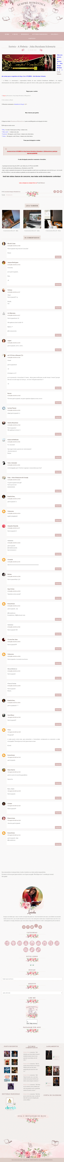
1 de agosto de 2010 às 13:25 (14, 717)
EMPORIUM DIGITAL (49, 1159)
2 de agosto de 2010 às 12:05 (14, 732)
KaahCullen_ (11, 496)
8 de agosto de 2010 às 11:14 (14, 835)
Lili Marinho (11, 313)
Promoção (9, 195)
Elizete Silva (26, 1052)
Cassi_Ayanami (12, 463)
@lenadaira (13, 121)
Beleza (10, 574)
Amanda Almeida (13, 526)
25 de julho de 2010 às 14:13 (14, 605)
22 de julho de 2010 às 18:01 (14, 465)
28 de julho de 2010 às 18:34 (14, 641)
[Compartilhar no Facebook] (54, 191)
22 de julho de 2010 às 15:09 (14, 410)
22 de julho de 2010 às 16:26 (14, 441)
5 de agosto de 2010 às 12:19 (14, 805)
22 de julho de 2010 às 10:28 (14, 245)
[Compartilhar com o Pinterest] (61, 191)
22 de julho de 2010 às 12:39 (14, 342)
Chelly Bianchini (13, 423)
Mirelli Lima (11, 243)
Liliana (10, 803)
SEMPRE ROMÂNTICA (34, 1159)
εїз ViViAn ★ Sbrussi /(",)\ (15, 355)
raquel (9, 340)
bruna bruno (11, 603)
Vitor (9, 730)
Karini (10, 393)
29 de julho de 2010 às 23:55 (14, 685)
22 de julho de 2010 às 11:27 (14, 292)
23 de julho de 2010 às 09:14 (14, 513)
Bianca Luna (11, 818)
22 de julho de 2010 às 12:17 (14, 315)
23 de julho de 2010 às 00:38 (14, 498)
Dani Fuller (11, 589)
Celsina (10, 290)
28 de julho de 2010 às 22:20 (14, 656)
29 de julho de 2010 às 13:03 (14, 671)
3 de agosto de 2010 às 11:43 (14, 757)
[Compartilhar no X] (57, 191)
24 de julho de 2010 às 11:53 (14, 561)
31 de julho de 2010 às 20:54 (14, 702)
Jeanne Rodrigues (13, 262)
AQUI (25, 104)
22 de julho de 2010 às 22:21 (14, 479)
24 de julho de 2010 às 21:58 (14, 576)
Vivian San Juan (13, 639)
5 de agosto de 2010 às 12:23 (14, 820)
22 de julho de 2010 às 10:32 (14, 264)
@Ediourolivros (20, 121)
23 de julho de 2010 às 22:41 (14, 542)
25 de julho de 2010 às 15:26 (14, 627)
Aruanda (10, 559)
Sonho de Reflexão (13, 439)
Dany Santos (11, 770)
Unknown (11, 511)
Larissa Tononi (12, 408)
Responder (58, 257)
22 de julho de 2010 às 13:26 (14, 357)
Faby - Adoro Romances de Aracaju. (18, 477)
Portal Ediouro (41, 183)
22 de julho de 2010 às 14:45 (14, 395)
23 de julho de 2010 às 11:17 (14, 528)
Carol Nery (11, 715)
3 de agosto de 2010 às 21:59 (14, 791)
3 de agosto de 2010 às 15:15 (14, 772)
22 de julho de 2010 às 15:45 (14, 425)
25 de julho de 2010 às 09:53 (14, 591)
